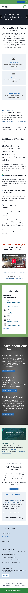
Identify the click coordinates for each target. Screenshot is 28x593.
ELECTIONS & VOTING (7, 110)
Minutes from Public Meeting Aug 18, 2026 (14, 272)
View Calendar (6, 328)
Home (5, 581)
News (22, 581)
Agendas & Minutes (7, 585)
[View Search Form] (26, 2)
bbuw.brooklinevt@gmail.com (14, 278)
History (17, 581)
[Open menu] (24, 6)
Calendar (8, 583)
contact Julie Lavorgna (17, 570)
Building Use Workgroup (13, 302)
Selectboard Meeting (12, 306)
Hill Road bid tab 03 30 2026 (9, 557)
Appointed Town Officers (10, 502)
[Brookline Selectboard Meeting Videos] (14, 434)
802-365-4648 (6, 536)
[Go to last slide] (1, 17)
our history (17, 347)
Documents (17, 585)
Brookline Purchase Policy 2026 (10, 554)
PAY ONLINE (21, 2)
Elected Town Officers (14, 500)
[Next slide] (27, 17)
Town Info (11, 581)
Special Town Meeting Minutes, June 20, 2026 (13, 551)
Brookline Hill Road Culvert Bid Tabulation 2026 (14, 560)
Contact (23, 585)
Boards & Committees (17, 583)
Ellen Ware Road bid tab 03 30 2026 (11, 562)
